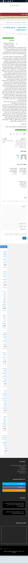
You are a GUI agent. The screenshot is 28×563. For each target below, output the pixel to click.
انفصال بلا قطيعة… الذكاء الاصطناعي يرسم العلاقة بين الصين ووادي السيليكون (4, 375)
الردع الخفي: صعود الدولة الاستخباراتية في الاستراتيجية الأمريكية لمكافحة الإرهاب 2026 (4, 442)
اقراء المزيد (4, 267)
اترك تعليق (24, 34)
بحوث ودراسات (17, 22)
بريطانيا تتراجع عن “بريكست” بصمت (4, 356)
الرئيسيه (24, 22)
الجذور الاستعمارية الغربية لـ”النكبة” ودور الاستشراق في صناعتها (22, 184)
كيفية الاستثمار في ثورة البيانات (7, 140)
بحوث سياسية (9, 22)
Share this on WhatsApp (9, 38)
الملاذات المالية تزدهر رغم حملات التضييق (4, 319)
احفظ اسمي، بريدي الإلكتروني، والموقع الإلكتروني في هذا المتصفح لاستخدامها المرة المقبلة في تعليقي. (14, 234)
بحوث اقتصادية (4, 308)
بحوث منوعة (5, 384)
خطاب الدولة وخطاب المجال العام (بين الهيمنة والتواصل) (4, 421)
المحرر (18, 155)
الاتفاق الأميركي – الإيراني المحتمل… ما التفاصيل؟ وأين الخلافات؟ (22, 170)
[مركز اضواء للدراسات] (14, 5)
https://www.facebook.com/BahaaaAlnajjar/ (16, 127)
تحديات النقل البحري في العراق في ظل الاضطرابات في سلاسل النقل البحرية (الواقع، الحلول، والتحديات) (4, 399)
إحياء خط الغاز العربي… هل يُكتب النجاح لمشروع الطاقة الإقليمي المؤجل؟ (4, 299)
